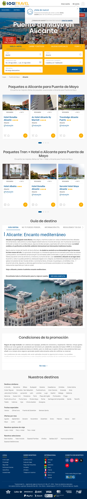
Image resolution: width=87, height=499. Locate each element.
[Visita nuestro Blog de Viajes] (74, 477)
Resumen (9, 112)
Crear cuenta (65, 4)
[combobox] (23, 70)
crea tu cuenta (67, 20)
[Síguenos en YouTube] (77, 460)
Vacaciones (5, 10)
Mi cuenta (76, 4)
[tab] (40, 142)
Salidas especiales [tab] (59, 46)
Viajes (4, 77)
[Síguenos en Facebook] (67, 460)
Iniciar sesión (71, 12)
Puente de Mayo (14, 77)
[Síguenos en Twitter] (81, 460)
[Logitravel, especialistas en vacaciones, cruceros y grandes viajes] (15, 3)
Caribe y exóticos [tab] (36, 46)
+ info (21, 112)
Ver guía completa (58, 276)
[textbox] (23, 54)
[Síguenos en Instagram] (72, 460)
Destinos (17, 10)
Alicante (25, 77)
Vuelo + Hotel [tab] (16, 46)
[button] (23, 62)
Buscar (75, 69)
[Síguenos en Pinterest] (67, 465)
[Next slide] (83, 46)
